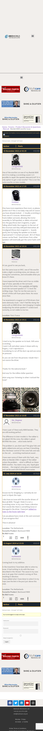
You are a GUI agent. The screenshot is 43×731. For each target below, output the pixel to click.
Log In (6, 642)
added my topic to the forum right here (19, 510)
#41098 (36, 151)
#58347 (36, 543)
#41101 (36, 319)
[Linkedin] (21, 703)
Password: (6, 628)
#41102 (36, 415)
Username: (6, 620)
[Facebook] (10, 703)
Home (4, 127)
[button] (32, 36)
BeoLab (6, 129)
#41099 (36, 186)
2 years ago (35, 133)
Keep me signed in (8, 638)
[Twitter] (15, 703)
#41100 (36, 246)
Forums (11, 127)
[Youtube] (27, 703)
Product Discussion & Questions (28, 127)
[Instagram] (33, 703)
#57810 (36, 473)
